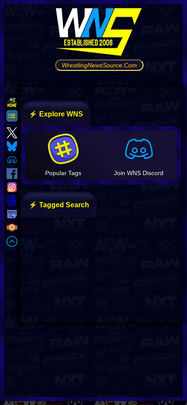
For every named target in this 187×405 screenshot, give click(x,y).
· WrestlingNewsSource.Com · (99, 65)
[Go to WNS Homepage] (99, 33)
